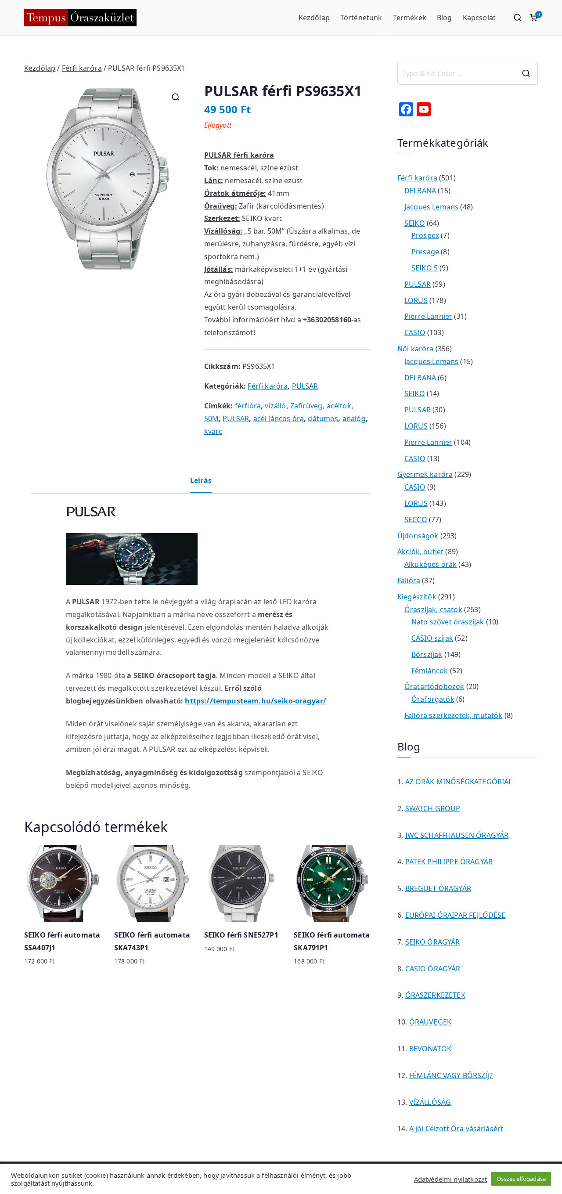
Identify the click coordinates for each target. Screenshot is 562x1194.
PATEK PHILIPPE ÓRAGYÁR (449, 861)
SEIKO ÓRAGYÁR (432, 942)
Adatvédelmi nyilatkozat (450, 1179)
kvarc (213, 431)
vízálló (275, 406)
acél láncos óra (278, 418)
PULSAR (305, 386)
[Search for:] (467, 73)
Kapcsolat (479, 17)
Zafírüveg (306, 406)
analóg (354, 418)
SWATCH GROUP (433, 808)
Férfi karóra (82, 68)
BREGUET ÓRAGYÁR (438, 888)
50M (211, 418)
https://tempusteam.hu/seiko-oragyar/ (255, 701)
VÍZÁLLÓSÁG (430, 1102)
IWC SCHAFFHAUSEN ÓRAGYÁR (457, 835)
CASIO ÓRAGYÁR (433, 969)
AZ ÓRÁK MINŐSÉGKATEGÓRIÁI (458, 781)
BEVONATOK (430, 1048)
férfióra (248, 406)
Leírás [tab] (201, 480)
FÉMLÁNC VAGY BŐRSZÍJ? (451, 1075)
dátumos (323, 418)
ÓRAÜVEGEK (430, 1022)
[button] (175, 97)
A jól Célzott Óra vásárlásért (456, 1128)
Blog (444, 17)
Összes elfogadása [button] (521, 1179)
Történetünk (361, 17)
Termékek (409, 17)
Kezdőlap (314, 17)
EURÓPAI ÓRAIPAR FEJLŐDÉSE (455, 915)
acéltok (339, 406)
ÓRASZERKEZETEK (435, 995)
